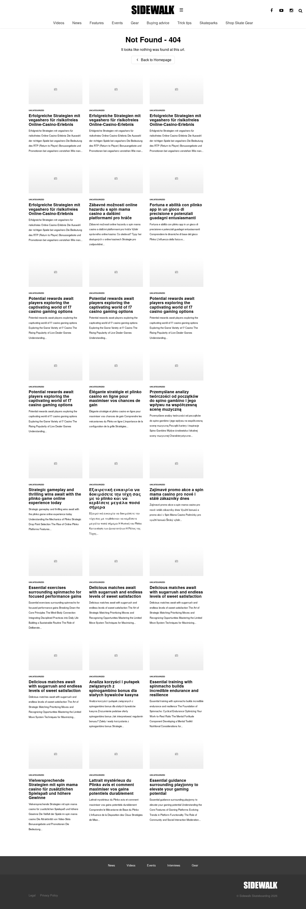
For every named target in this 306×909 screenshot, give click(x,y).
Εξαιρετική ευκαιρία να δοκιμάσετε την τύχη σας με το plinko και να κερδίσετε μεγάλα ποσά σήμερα (116, 493)
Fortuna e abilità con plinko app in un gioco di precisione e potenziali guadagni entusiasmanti (176, 204)
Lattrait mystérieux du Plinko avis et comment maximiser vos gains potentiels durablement (116, 782)
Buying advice (158, 22)
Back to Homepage (155, 59)
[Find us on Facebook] (271, 10)
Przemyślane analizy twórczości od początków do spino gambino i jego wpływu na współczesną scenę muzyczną (176, 396)
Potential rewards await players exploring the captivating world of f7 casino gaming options (55, 300)
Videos (58, 22)
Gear (135, 22)
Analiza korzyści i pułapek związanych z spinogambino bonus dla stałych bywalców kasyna (116, 686)
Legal (32, 895)
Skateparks (209, 22)
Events (117, 22)
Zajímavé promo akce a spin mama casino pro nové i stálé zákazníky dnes (176, 487)
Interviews (173, 865)
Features (97, 22)
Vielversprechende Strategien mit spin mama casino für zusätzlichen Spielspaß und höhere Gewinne (55, 787)
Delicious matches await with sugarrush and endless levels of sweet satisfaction (116, 587)
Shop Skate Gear (239, 22)
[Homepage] (260, 884)
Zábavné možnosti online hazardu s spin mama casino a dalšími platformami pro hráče (116, 206)
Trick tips (184, 22)
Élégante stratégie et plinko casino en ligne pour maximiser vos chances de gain (116, 391)
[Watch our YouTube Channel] (281, 10)
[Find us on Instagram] (291, 10)
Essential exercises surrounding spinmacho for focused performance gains (55, 590)
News (77, 22)
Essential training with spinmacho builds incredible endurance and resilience (176, 686)
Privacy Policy (49, 895)
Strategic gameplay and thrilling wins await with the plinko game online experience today (55, 491)
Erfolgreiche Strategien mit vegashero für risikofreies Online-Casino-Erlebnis (55, 115)
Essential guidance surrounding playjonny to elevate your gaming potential (176, 782)
